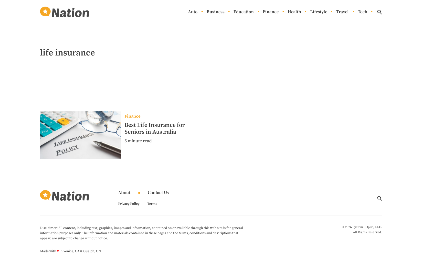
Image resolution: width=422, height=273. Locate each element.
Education (243, 12)
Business (215, 12)
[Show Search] (379, 12)
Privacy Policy (128, 204)
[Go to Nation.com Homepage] (64, 12)
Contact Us (158, 193)
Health (294, 12)
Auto (193, 12)
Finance (271, 12)
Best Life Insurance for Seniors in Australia (155, 128)
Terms (152, 204)
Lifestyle (318, 12)
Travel (342, 12)
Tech (362, 12)
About (124, 193)
